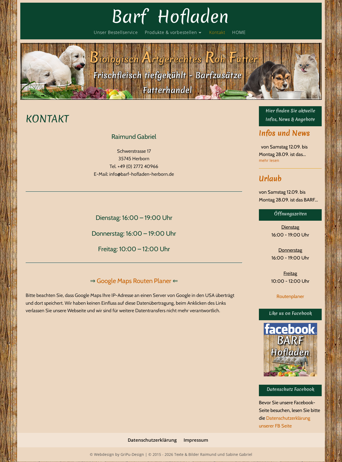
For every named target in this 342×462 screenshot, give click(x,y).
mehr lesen (269, 160)
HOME (239, 32)
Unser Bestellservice (116, 32)
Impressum (196, 440)
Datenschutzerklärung (152, 440)
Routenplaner (290, 296)
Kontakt (217, 32)
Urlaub (270, 179)
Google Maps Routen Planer (134, 281)
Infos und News (284, 133)
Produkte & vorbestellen (171, 32)
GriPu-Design (132, 454)
